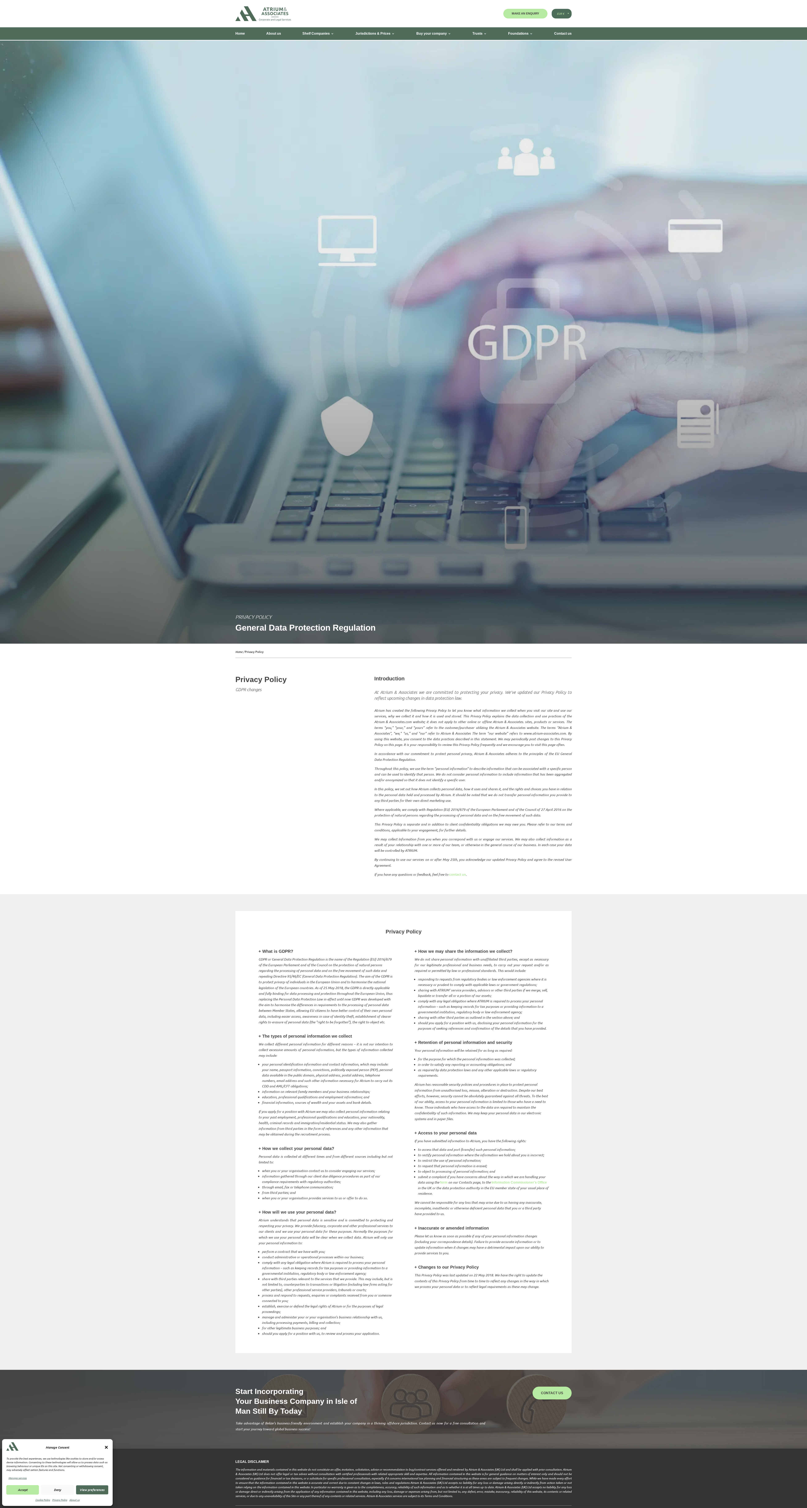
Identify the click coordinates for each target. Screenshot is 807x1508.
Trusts (477, 33)
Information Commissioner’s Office (519, 1182)
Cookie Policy (42, 1499)
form (443, 1182)
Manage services (17, 1478)
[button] (106, 1447)
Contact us (563, 33)
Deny (57, 1489)
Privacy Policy (59, 1499)
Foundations (518, 33)
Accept (23, 1489)
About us (74, 1499)
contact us (457, 874)
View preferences (92, 1489)
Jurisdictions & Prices (372, 33)
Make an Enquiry (525, 13)
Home (240, 33)
